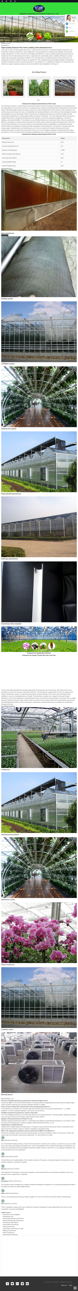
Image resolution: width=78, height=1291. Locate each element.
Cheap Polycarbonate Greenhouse (13, 1218)
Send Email (72, 23)
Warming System (6, 1094)
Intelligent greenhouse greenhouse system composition (19, 1112)
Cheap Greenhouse (9, 1226)
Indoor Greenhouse (8, 1232)
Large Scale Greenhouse (10, 1234)
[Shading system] (39, 266)
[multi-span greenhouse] (39, 526)
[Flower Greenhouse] (39, 932)
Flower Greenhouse (7, 964)
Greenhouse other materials (11, 624)
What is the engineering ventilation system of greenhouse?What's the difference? (28, 1131)
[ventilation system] (39, 331)
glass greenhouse (7, 233)
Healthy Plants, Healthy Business (12, 1125)
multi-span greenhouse (9, 559)
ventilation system (7, 364)
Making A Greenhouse (9, 1230)
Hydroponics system (8, 429)
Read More (4, 235)
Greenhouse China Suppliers (11, 1214)
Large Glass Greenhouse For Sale (13, 1228)
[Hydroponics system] (39, 396)
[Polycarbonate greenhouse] (39, 461)
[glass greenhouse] (39, 200)
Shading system (7, 299)
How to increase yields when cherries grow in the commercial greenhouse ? (25, 1106)
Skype (70, 27)
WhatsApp (72, 31)
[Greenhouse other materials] (39, 591)
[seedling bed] (39, 737)
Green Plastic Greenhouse (11, 1224)
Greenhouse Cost (8, 1216)
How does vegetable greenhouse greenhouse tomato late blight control (24, 1100)
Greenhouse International (10, 1222)
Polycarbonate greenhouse (11, 494)
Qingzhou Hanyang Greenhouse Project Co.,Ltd (16, 1118)
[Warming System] (39, 1062)
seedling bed (5, 769)
